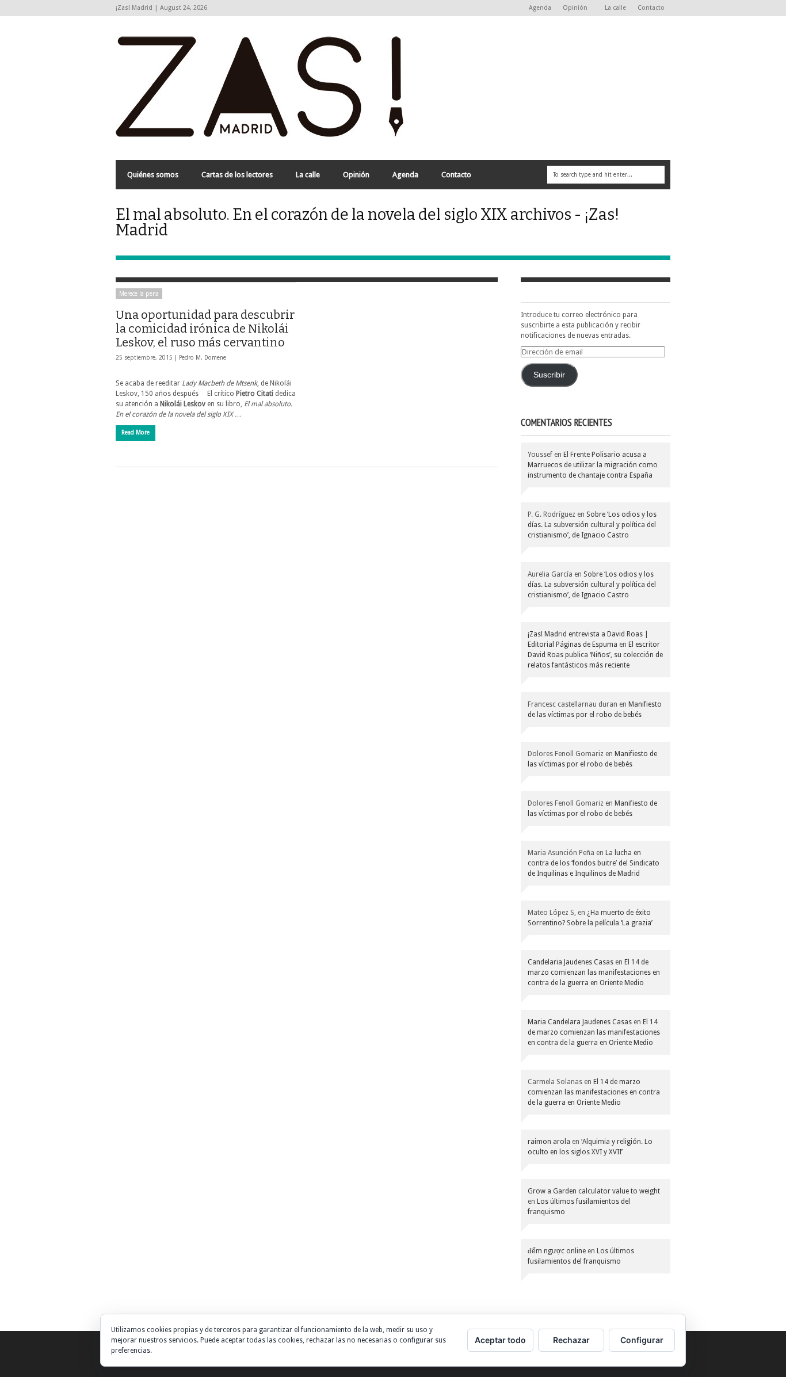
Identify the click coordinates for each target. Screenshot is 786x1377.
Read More (135, 432)
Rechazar (571, 1340)
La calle (615, 8)
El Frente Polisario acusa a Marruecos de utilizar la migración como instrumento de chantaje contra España (593, 465)
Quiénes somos (152, 174)
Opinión (572, 8)
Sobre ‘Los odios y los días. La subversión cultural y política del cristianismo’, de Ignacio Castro (592, 524)
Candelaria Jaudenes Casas (570, 962)
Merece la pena (139, 294)
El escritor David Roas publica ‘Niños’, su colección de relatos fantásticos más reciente (595, 654)
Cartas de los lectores (237, 174)
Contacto (651, 8)
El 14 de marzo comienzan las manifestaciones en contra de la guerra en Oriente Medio (594, 972)
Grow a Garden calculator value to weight (594, 1191)
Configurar (641, 1340)
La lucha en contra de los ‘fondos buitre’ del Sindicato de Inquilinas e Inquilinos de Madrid (593, 863)
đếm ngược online (557, 1251)
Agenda (540, 8)
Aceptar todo (500, 1340)
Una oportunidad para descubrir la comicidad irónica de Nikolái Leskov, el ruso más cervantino (205, 328)
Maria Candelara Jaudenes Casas (580, 1022)
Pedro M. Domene (202, 357)
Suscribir (549, 375)
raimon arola (549, 1142)
